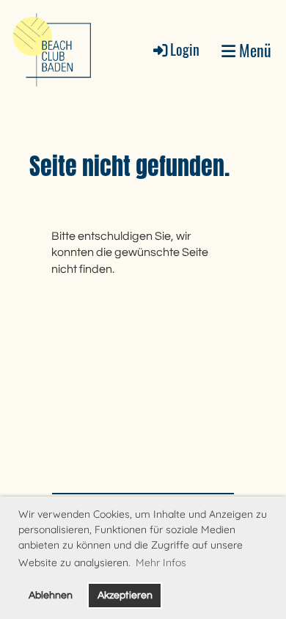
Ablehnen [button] (51, 595)
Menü (253, 50)
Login (184, 49)
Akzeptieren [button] (125, 595)
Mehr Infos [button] (161, 562)
